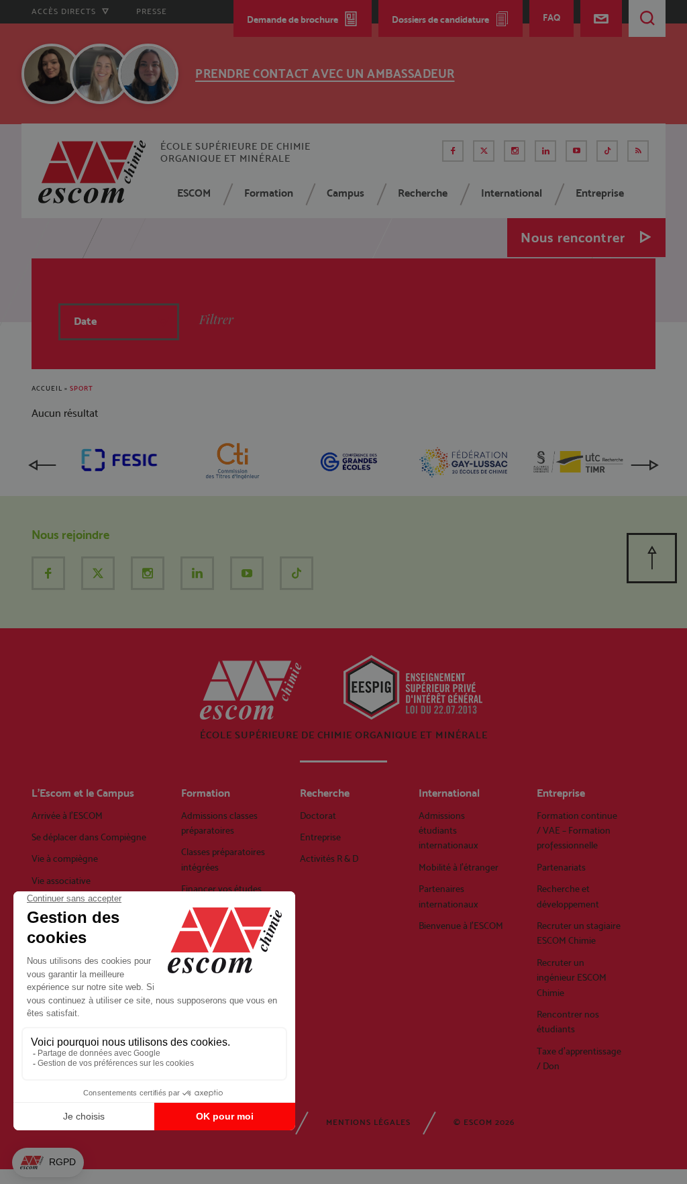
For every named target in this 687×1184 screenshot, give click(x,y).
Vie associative (61, 880)
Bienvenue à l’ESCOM (461, 925)
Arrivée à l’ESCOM (67, 815)
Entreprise (600, 193)
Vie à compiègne (65, 858)
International (511, 193)
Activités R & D (329, 858)
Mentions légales (368, 1122)
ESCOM (194, 193)
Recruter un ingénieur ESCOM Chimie (571, 977)
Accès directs (65, 11)
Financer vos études (221, 888)
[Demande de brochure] (501, 71)
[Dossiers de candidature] (538, 71)
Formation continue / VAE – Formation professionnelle (577, 830)
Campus (345, 193)
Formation (268, 193)
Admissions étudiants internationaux (448, 830)
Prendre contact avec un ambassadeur (325, 73)
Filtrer (216, 319)
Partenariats (561, 867)
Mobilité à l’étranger (458, 867)
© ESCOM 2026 (484, 1122)
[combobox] (118, 321)
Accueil (47, 388)
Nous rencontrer (573, 238)
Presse (151, 11)
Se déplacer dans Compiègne (89, 837)
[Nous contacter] (601, 18)
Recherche (422, 193)
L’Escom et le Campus (83, 793)
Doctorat (318, 815)
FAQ (551, 17)
